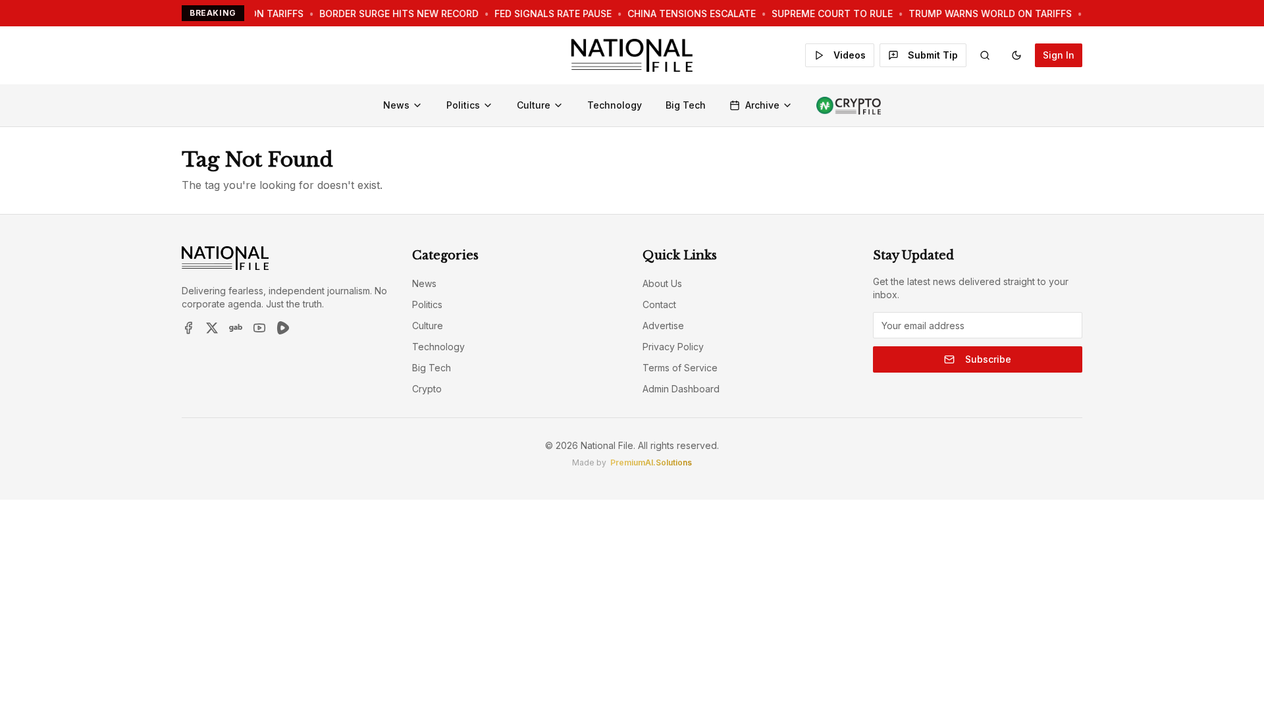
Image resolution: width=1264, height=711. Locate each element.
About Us (662, 283)
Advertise (663, 325)
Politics (463, 105)
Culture (533, 105)
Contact (659, 304)
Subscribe (988, 359)
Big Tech (686, 105)
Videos (849, 55)
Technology (614, 105)
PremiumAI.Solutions (651, 462)
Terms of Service (680, 367)
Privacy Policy (673, 346)
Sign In (1058, 55)
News (396, 105)
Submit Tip (933, 55)
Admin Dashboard (681, 388)
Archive (762, 105)
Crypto (427, 388)
